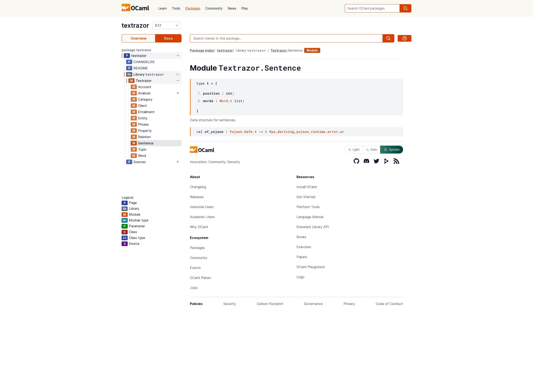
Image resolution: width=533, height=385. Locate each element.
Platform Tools (308, 207)
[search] (405, 8)
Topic (142, 149)
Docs (168, 38)
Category (145, 99)
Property (145, 131)
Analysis (144, 93)
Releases (197, 197)
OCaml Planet (200, 278)
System (394, 149)
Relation (144, 137)
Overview (138, 38)
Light (356, 149)
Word (142, 156)
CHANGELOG (143, 62)
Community (214, 8)
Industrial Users (202, 207)
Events (195, 268)
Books (301, 237)
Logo (300, 277)
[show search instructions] (404, 38)
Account (144, 87)
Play (244, 8)
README (140, 68)
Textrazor (144, 81)
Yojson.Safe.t (243, 131)
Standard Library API (312, 227)
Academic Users (202, 217)
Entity (142, 118)
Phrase (143, 124)
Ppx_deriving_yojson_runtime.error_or (306, 131)
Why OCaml (199, 227)
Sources (139, 162)
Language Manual (309, 217)
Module (312, 50)
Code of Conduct (389, 304)
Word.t (226, 101)
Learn (162, 8)
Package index (202, 50)
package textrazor (136, 50)
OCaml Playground (310, 267)
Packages (192, 8)
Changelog (198, 187)
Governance (313, 304)
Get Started (305, 197)
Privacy (349, 304)
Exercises (303, 247)
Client (142, 106)
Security (229, 304)
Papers (301, 257)
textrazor (135, 25)
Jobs (194, 288)
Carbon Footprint (270, 304)
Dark (374, 149)
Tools (176, 8)
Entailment (146, 112)
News (232, 8)
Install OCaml (306, 187)
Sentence (145, 143)
